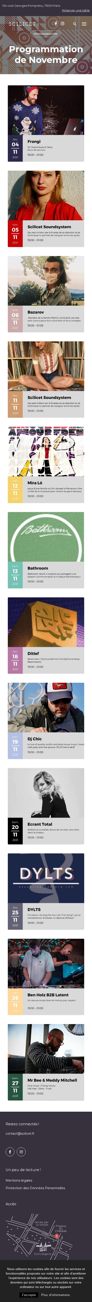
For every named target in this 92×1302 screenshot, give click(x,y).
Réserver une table (76, 10)
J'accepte (29, 1295)
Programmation (45, 34)
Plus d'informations (55, 1295)
